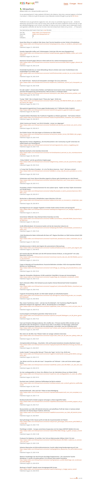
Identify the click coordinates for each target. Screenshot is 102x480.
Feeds (66, 3)
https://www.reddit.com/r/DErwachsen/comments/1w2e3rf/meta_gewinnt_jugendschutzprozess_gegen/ (50, 110)
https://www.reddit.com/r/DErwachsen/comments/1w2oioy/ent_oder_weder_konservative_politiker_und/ (50, 93)
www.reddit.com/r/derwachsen (41, 32)
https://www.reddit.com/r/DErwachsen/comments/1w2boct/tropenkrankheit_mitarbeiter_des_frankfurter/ (50, 117)
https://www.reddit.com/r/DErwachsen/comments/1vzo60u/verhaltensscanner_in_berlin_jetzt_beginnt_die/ (51, 248)
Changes (73, 3)
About (80, 3)
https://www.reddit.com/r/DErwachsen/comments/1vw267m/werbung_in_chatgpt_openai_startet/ (48, 469)
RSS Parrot (75, 16)
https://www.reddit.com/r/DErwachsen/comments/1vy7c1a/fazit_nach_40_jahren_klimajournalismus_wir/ (50, 328)
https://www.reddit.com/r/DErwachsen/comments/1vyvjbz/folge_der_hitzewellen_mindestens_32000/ (49, 277)
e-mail (45, 30)
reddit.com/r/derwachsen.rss (40, 34)
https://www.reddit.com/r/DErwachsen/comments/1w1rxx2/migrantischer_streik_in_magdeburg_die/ (49, 145)
